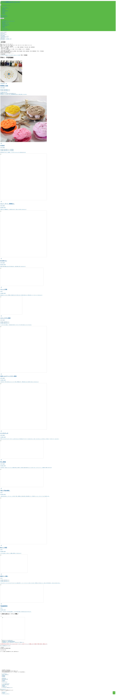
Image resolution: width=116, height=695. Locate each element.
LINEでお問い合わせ (3, 15)
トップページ (4, 673)
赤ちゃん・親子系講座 (5, 47)
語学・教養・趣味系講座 (5, 51)
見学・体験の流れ (5, 10)
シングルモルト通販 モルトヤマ (7, 687)
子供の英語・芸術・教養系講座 (29, 47)
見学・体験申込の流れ (5, 24)
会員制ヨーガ (4, 686)
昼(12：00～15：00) (14, 45)
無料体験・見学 (2, 17)
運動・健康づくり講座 (5, 48)
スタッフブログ (4, 28)
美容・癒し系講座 (13, 51)
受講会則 (3, 692)
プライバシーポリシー (5, 29)
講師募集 (3, 11)
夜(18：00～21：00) (28, 45)
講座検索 (3, 676)
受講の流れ (4, 9)
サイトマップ (4, 30)
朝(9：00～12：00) (7, 45)
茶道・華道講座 (19, 51)
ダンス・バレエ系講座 (5, 49)
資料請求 (3, 13)
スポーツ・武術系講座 (26, 49)
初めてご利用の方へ (5, 674)
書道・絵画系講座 (26, 51)
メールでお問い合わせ (4, 16)
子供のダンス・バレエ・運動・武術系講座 (16, 47)
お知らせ (3, 12)
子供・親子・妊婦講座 (9, 46)
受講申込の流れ (4, 25)
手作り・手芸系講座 (40, 51)
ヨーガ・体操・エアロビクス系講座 (15, 49)
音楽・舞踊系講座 (33, 51)
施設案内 (3, 23)
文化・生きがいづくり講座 (5, 50)
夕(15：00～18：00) (21, 45)
